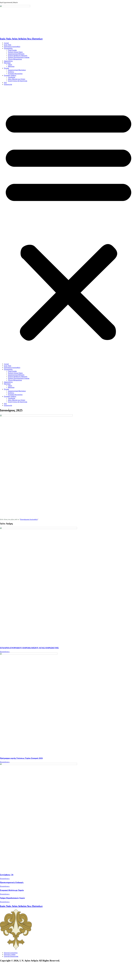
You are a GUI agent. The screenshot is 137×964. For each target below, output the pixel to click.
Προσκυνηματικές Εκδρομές (11, 882)
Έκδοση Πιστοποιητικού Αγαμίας (18, 57)
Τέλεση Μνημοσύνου (15, 59)
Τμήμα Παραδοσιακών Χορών (12, 898)
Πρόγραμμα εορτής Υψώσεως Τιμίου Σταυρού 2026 (21, 758)
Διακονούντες (8, 61)
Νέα (5, 82)
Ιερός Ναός (7, 45)
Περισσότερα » (5, 652)
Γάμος (10, 64)
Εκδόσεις (11, 72)
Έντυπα (6, 68)
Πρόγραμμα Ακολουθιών (12, 46)
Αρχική (6, 43)
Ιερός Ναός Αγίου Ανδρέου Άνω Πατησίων (21, 38)
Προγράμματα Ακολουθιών (29, 519)
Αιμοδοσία (11, 77)
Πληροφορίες (8, 48)
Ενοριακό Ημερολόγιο (15, 73)
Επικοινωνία (8, 84)
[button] (68, 224)
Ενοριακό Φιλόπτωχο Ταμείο (12, 890)
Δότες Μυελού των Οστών (16, 79)
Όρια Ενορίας (12, 50)
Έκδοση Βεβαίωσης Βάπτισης (17, 55)
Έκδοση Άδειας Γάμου (15, 52)
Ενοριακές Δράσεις (10, 75)
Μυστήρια (7, 63)
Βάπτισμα (11, 66)
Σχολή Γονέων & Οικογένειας (17, 81)
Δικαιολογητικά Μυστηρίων (17, 70)
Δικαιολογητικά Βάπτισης (16, 54)
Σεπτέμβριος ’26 (6, 875)
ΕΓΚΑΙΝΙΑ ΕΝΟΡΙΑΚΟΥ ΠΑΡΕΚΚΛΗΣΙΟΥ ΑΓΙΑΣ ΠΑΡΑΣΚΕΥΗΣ (29, 648)
